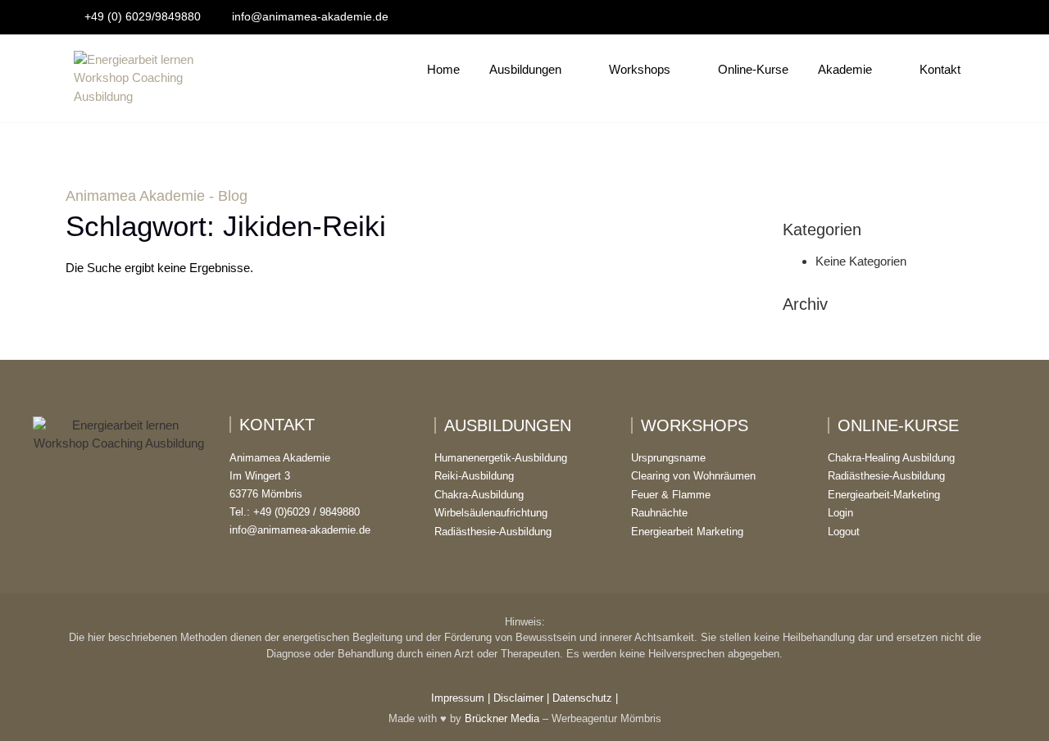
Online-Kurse (753, 69)
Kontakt (940, 69)
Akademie (845, 69)
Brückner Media (502, 718)
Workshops (639, 69)
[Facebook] (931, 17)
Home (443, 69)
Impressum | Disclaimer (487, 698)
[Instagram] (953, 17)
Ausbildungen (525, 69)
